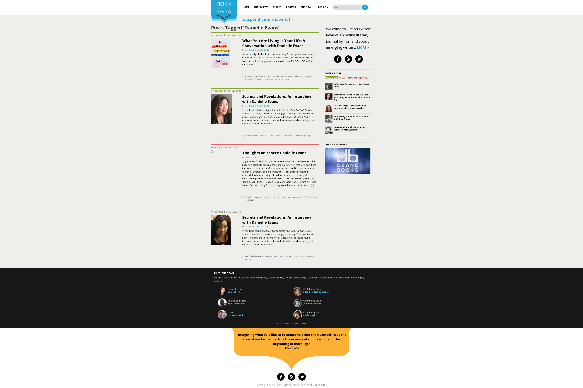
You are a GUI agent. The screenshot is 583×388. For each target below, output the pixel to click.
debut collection (266, 135)
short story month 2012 (298, 197)
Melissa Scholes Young (257, 50)
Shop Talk (307, 6)
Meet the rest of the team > (291, 323)
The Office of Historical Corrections (259, 79)
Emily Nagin (309, 315)
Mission (323, 6)
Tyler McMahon (236, 303)
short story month (278, 197)
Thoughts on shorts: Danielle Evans (274, 152)
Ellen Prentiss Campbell (316, 291)
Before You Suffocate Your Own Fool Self (262, 76)
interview (268, 256)
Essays (277, 6)
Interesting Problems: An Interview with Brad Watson (351, 117)
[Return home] (224, 12)
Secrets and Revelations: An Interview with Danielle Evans (276, 99)
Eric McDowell (235, 315)
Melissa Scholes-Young (304, 76)
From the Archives (281, 135)
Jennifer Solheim (312, 303)
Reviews (291, 6)
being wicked (318, 385)
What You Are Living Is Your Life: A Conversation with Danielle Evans (273, 43)
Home (246, 6)
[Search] (365, 7)
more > (363, 47)
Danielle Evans (287, 76)
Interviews (261, 6)
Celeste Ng (250, 157)
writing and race (282, 79)
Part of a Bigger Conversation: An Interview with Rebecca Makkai (350, 107)
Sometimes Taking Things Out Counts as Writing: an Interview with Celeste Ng (352, 97)
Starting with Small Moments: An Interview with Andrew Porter (350, 128)
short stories (264, 197)
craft (247, 256)
